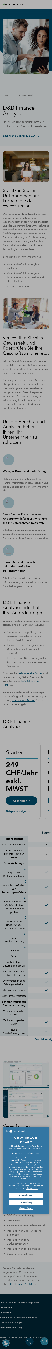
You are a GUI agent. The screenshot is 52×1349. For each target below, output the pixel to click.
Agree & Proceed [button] (26, 1195)
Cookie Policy (32, 1188)
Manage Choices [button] (26, 1208)
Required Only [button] (26, 1203)
